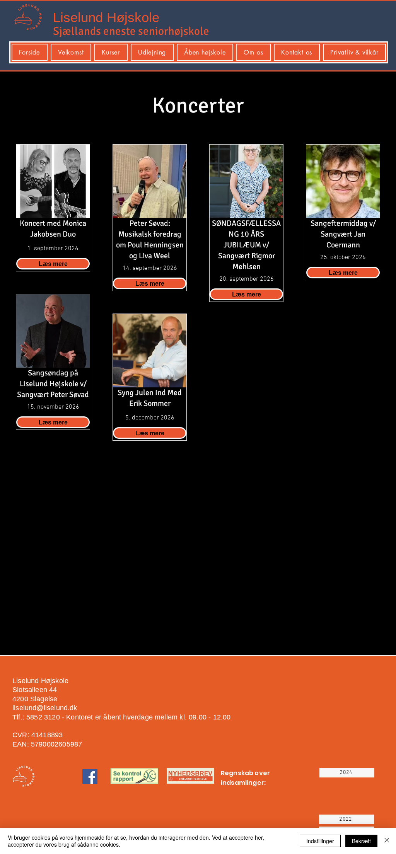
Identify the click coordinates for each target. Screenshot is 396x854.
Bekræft (361, 841)
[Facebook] (89, 776)
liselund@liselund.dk (44, 708)
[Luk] (386, 841)
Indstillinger (320, 841)
